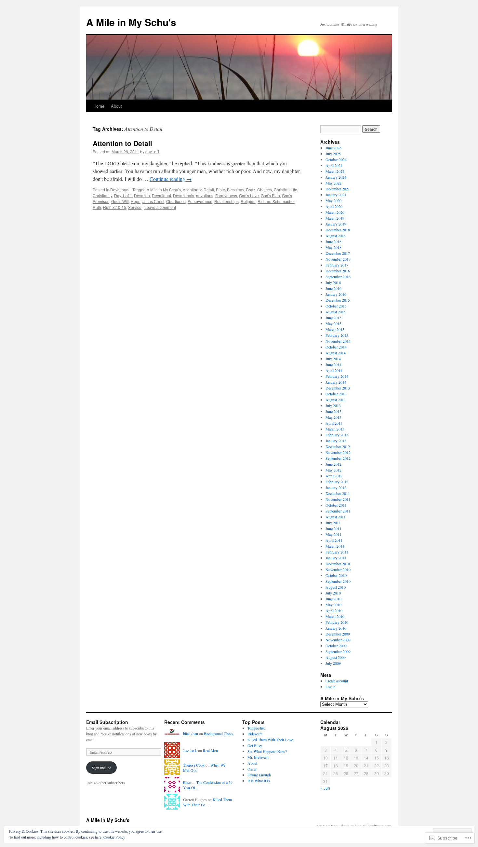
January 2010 (335, 628)
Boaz (250, 189)
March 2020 (334, 212)
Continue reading (171, 178)
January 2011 (335, 557)
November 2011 (338, 499)
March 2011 (334, 546)
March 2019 (334, 218)
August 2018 (335, 235)
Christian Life (285, 189)
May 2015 (333, 323)
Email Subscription (107, 722)
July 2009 (333, 663)
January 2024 (335, 177)
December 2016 (337, 270)
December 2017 (337, 253)
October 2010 (336, 575)
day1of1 (152, 151)
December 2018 (337, 229)
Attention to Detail (122, 143)
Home (98, 106)
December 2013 (337, 387)
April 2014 (333, 370)
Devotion (142, 195)
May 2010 (333, 604)
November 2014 (338, 341)
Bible (220, 189)
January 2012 (335, 487)
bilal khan (190, 733)
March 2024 (334, 171)
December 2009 (337, 633)
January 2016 (335, 294)
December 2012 (337, 446)
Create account (336, 680)
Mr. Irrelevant (258, 757)
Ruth (97, 207)
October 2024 (336, 159)
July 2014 (333, 358)
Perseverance (200, 201)
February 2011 (336, 551)
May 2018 (333, 247)
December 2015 (337, 300)
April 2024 (333, 165)
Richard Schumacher (276, 201)
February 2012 (336, 481)
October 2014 (336, 346)
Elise (187, 782)
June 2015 (333, 317)
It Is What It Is (258, 780)
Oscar (252, 769)
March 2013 (334, 428)
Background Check (218, 733)
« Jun (325, 788)
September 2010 (338, 581)
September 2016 (338, 276)
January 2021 (335, 194)
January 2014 (335, 382)
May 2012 (333, 469)
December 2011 (337, 493)
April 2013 (333, 423)
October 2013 (336, 393)
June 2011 (333, 528)
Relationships (226, 201)
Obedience (176, 201)
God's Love (249, 195)
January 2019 (335, 223)
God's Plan (270, 195)
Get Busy (254, 745)
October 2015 (336, 305)
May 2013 (333, 417)
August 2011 (335, 516)
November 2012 (338, 452)
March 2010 (334, 616)
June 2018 (333, 241)
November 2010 (338, 569)
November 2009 (338, 639)
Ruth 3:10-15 (114, 207)
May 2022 (333, 182)
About (116, 106)
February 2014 (336, 376)
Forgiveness (226, 195)
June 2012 (333, 464)
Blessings (235, 189)
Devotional (119, 189)
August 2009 (335, 657)
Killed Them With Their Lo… (207, 802)
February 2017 (336, 264)
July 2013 (333, 405)
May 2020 (333, 200)
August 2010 (335, 587)
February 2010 (336, 622)
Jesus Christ (153, 201)
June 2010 (333, 598)
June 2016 (333, 288)
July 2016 (333, 282)
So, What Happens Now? (267, 751)
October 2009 (336, 645)
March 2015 (334, 329)
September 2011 (338, 510)
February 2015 (336, 335)
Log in (330, 686)
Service (134, 207)
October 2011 (336, 505)
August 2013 (335, 399)
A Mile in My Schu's (131, 22)
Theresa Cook (194, 765)
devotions (204, 195)
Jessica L (190, 750)
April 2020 (333, 206)
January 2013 (335, 440)
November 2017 (338, 259)
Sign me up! (101, 767)
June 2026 (333, 147)
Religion (248, 201)
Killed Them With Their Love (270, 739)
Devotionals (183, 195)
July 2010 (333, 592)
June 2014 (333, 364)
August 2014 (335, 352)
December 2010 (337, 563)
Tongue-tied (256, 728)
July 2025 (333, 153)
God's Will (120, 201)
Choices (264, 189)
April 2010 (333, 610)
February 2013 (336, 434)
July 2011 (333, 522)
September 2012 (338, 458)
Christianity (102, 195)
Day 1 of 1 (123, 195)
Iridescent (254, 733)
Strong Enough (259, 774)
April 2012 (333, 475)
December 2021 (337, 188)
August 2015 (335, 311)
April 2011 (333, 540)
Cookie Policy (114, 837)
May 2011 (333, 534)
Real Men (210, 750)
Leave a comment (160, 207)
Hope (135, 201)
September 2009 (338, 651)
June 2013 (333, 411)
